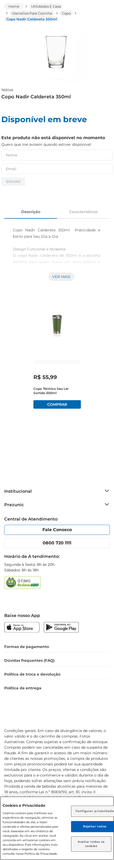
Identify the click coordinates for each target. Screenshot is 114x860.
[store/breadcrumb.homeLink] (14, 6)
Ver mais (61, 276)
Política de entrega (22, 688)
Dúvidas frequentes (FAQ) (29, 660)
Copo (66, 13)
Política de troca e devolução (32, 674)
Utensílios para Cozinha (32, 13)
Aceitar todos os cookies (91, 844)
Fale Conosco (57, 529)
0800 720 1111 (57, 542)
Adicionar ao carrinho (57, 404)
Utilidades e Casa (46, 6)
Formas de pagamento (26, 646)
